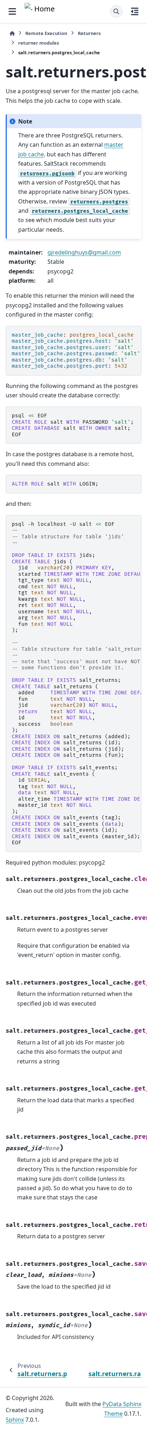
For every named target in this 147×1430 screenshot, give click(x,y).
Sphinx (15, 1420)
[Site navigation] (12, 11)
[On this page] (134, 11)
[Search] (116, 11)
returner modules (38, 43)
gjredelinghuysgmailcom (84, 252)
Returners (89, 33)
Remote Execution (46, 33)
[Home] (12, 33)
